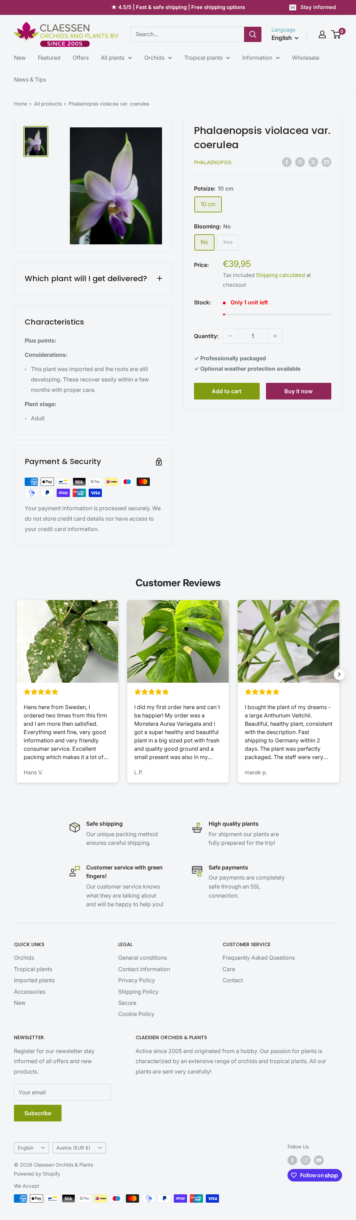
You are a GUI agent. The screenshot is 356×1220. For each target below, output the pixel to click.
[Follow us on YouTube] (319, 1160)
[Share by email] (326, 162)
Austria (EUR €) (73, 1148)
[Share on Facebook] (287, 162)
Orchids (154, 57)
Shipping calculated (280, 275)
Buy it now (298, 391)
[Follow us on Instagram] (305, 1160)
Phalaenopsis (213, 162)
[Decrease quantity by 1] (230, 336)
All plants (112, 57)
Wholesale (305, 57)
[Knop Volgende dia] (339, 674)
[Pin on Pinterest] (300, 162)
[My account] (322, 34)
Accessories (30, 991)
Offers (81, 57)
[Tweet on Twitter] (313, 162)
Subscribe (37, 1113)
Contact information (144, 969)
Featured (49, 57)
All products (48, 104)
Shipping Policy (138, 991)
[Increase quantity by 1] (275, 336)
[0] (336, 34)
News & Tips (30, 79)
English (25, 1148)
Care (228, 969)
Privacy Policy (136, 980)
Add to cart (227, 391)
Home (20, 104)
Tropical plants (203, 57)
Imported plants (34, 980)
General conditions (142, 957)
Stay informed (318, 7)
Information (257, 57)
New (20, 57)
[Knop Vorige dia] (16, 674)
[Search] (252, 34)
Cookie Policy (136, 1013)
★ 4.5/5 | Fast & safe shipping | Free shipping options (178, 7)
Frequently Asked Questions (258, 957)
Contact (232, 980)
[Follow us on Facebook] (292, 1160)
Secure (127, 1002)
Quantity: (206, 336)
